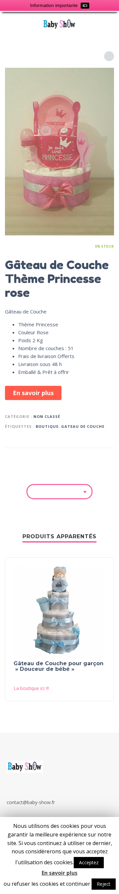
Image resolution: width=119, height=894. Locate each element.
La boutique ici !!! (31, 688)
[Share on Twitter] (82, 458)
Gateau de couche (82, 426)
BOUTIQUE (47, 426)
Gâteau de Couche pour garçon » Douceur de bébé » (58, 666)
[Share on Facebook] (70, 458)
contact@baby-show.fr (31, 802)
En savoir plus (33, 393)
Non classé (46, 416)
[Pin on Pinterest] (95, 458)
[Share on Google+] (107, 458)
